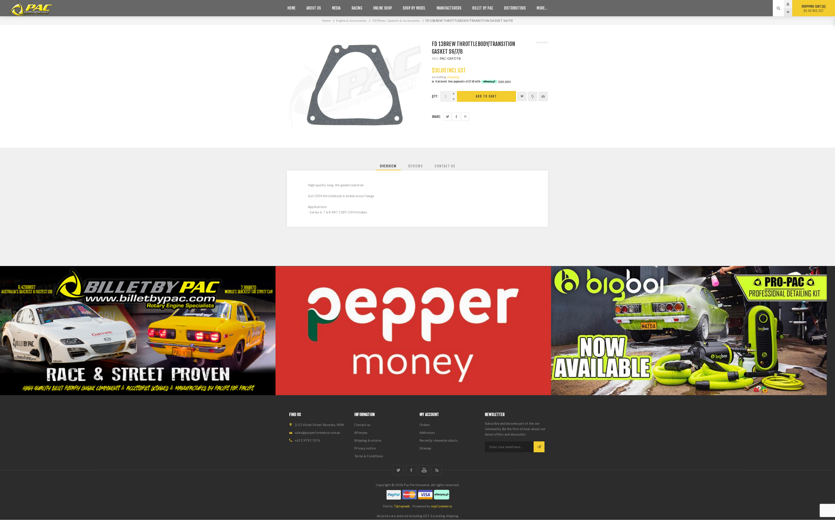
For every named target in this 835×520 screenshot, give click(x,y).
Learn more (504, 81)
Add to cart (486, 96)
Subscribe (539, 446)
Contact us (362, 425)
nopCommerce (441, 506)
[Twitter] (398, 470)
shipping (453, 77)
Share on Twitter (447, 117)
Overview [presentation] (388, 166)
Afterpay (361, 432)
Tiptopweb (402, 506)
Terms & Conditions (368, 456)
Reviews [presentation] (415, 166)
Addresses (427, 432)
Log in (791, 4)
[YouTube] (424, 470)
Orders (424, 425)
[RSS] (437, 470)
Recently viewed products (438, 440)
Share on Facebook (456, 117)
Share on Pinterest (465, 117)
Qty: (435, 96)
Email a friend (543, 96)
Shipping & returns (368, 440)
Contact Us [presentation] (445, 166)
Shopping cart (813, 8)
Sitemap (425, 448)
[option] (138, 330)
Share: (436, 117)
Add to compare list (532, 96)
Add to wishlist (522, 96)
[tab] (388, 166)
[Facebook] (411, 470)
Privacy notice (365, 448)
